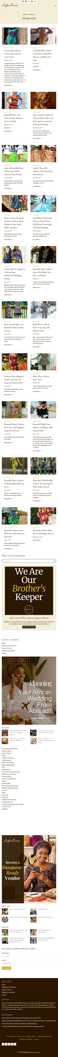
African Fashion (8, 47)
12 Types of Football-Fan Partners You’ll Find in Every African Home (23, 1026)
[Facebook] (26, 1)
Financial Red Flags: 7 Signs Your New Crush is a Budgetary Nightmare (18, 732)
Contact (4, 653)
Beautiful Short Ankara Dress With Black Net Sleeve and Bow (42, 272)
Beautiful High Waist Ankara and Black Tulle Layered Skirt (43, 427)
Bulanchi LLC (36, 1052)
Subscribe (6, 968)
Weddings (5, 809)
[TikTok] (35, 1)
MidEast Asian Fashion (9, 774)
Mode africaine (6, 776)
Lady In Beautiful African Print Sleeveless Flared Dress (43, 171)
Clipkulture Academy (8, 651)
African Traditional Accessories (18, 909)
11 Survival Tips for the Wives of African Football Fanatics (19, 1024)
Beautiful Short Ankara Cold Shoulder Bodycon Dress (14, 483)
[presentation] (14, 36)
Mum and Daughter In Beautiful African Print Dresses (13, 327)
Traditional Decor (7, 802)
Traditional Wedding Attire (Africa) (12, 804)
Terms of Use (21, 1036)
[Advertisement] (29, 822)
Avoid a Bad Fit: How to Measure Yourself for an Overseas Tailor (21, 1018)
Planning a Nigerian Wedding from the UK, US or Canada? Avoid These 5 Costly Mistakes (29, 1021)
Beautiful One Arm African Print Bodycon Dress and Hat (13, 118)
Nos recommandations (9, 779)
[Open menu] (54, 5)
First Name (5, 953)
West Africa (36, 47)
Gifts (3, 767)
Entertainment (6, 760)
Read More (8, 85)
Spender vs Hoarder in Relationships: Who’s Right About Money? (46, 740)
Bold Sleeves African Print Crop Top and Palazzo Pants (41, 327)
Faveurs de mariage (8, 762)
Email (3, 960)
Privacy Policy (10, 1036)
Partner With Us (7, 648)
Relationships (6, 783)
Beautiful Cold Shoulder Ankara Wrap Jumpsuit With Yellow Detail (43, 483)
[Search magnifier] (54, 561)
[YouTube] (32, 1)
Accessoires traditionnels (9, 748)
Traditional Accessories (9, 799)
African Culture (6, 751)
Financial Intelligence (8, 765)
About (4, 643)
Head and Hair (6, 769)
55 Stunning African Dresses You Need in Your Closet (12, 53)
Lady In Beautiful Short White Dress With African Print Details (14, 171)
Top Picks (5, 797)
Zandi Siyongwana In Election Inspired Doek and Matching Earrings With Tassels (17, 940)
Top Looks (5, 795)
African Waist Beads (43, 909)
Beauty (4, 755)
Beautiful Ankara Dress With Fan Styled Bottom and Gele (14, 533)
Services (4, 790)
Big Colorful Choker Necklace (45, 917)
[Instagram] (29, 1)
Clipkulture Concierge (8, 645)
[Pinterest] (23, 1)
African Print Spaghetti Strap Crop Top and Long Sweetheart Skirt (14, 379)
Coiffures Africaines (8, 758)
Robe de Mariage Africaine (10, 786)
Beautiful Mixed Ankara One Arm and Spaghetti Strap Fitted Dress (14, 427)
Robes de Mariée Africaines (10, 788)
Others (4, 781)
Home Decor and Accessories (11, 772)
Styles (4, 793)
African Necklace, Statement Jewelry (19, 917)
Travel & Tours (6, 806)
